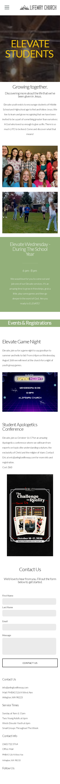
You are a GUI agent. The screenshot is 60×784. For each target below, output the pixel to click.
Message (6, 635)
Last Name (7, 607)
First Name (7, 595)
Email (5, 621)
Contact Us (30, 662)
